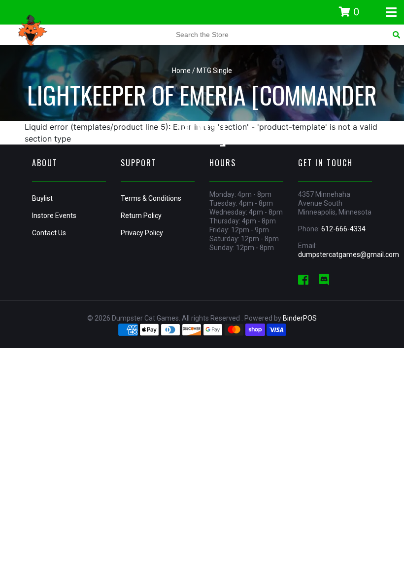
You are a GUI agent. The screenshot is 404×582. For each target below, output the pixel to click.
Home (181, 70)
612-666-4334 (343, 229)
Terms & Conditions (151, 198)
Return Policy (141, 215)
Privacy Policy (142, 233)
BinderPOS (300, 318)
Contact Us (49, 233)
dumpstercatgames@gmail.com (348, 254)
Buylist (42, 198)
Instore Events (54, 215)
